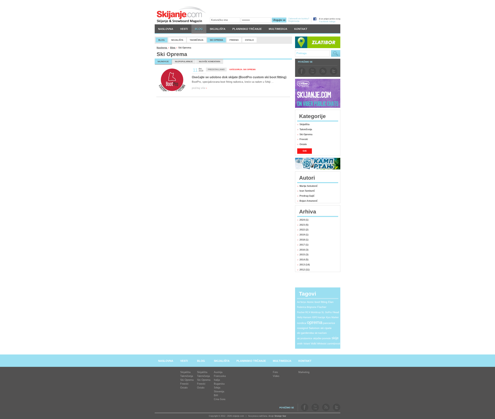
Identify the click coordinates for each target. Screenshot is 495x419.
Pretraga (335, 53)
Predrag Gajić (307, 196)
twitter (333, 71)
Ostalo (303, 144)
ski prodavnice (304, 338)
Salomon (314, 328)
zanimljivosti (333, 343)
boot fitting (321, 301)
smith (300, 343)
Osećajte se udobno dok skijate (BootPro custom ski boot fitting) (239, 77)
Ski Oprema (306, 134)
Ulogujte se (279, 20)
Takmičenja (306, 129)
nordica (301, 323)
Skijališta (305, 124)
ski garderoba (305, 332)
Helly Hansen (304, 317)
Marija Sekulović (309, 186)
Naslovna (162, 47)
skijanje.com (181, 14)
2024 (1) (304, 219)
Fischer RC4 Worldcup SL (310, 312)
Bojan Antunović (309, 201)
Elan (331, 301)
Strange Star (280, 416)
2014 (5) (304, 259)
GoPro (328, 312)
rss (323, 71)
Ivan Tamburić (307, 191)
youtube (312, 71)
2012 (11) (305, 269)
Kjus (328, 317)
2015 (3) (304, 254)
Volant (306, 343)
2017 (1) (304, 244)
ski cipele (326, 328)
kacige (321, 317)
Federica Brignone (307, 307)
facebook (302, 71)
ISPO (314, 317)
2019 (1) (304, 234)
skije (335, 338)
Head (336, 312)
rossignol (302, 328)
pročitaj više (199, 88)
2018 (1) (304, 239)
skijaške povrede (322, 338)
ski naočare (321, 333)
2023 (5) (304, 225)
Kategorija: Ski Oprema (243, 69)
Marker (335, 317)
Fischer (321, 307)
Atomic (310, 302)
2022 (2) (304, 229)
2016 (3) (304, 249)
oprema (314, 322)
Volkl (313, 343)
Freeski (304, 139)
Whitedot (321, 343)
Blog (173, 47)
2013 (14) (305, 264)
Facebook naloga (327, 21)
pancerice (329, 323)
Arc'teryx (301, 302)
